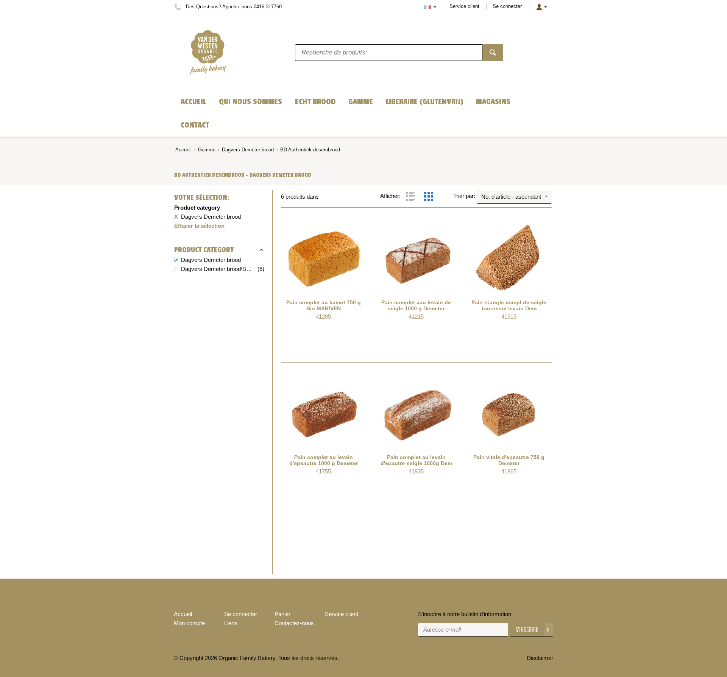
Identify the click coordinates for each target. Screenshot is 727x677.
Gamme (206, 150)
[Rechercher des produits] (492, 52)
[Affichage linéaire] (410, 196)
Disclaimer (540, 658)
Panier (282, 614)
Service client (464, 6)
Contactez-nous (294, 623)
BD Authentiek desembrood (310, 150)
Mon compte (189, 623)
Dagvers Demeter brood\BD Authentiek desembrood (218, 269)
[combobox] (514, 197)
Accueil (183, 150)
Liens (230, 623)
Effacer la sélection (199, 226)
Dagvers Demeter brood (248, 150)
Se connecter (507, 6)
